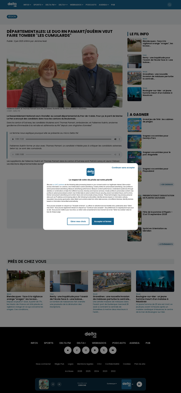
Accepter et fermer (102, 221)
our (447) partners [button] (58, 184)
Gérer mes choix (78, 221)
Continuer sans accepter (123, 167)
